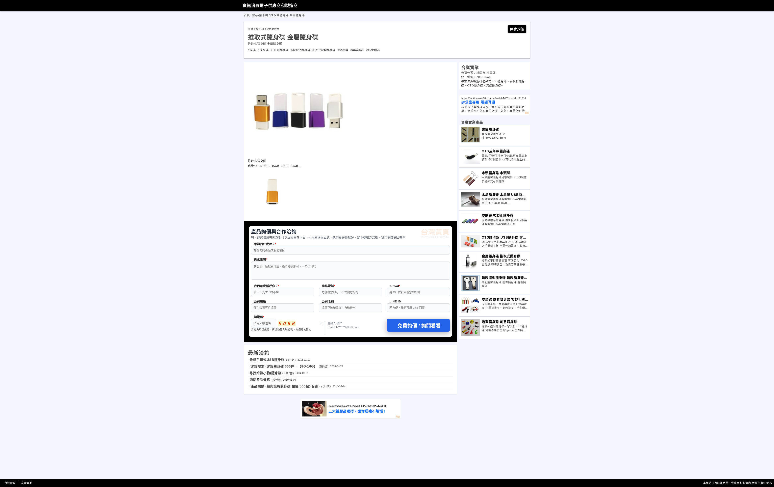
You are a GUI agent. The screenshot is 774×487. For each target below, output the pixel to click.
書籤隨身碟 (490, 129)
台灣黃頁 (10, 482)
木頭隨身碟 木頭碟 (496, 173)
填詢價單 (26, 482)
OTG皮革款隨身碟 (496, 151)
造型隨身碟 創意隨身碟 (499, 322)
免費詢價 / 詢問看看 (419, 325)
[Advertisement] (350, 449)
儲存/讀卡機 (260, 15)
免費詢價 (517, 29)
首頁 (247, 15)
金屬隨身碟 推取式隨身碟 (501, 256)
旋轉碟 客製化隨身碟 (498, 215)
